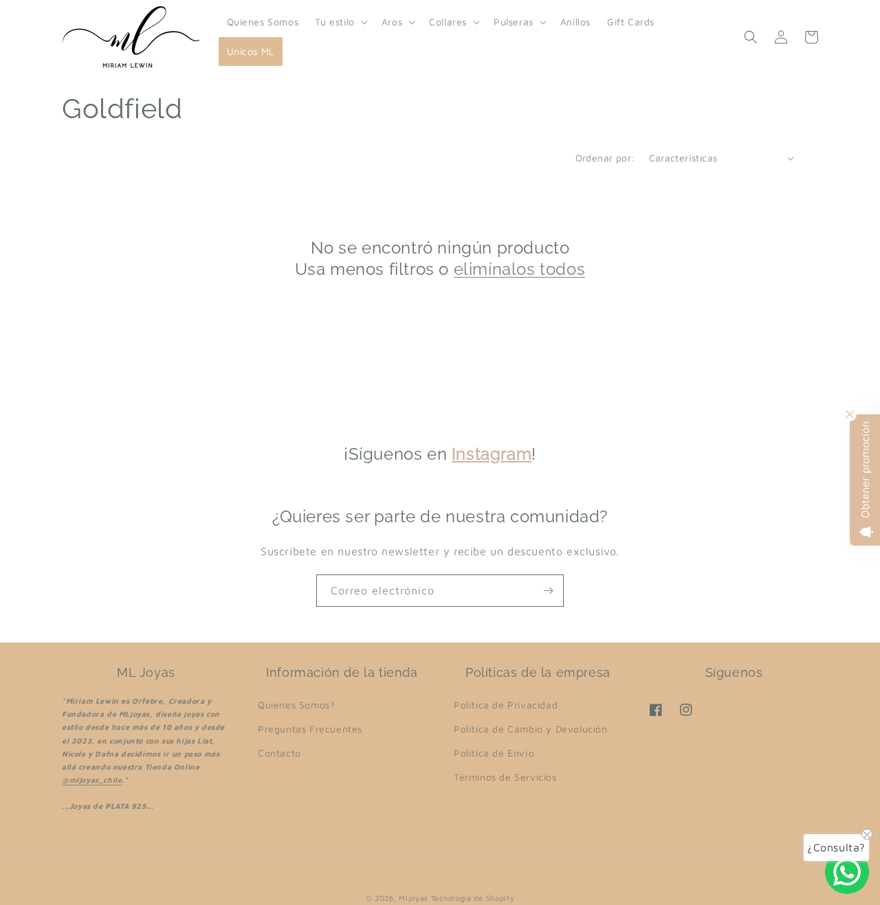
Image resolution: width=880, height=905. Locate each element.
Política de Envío (494, 753)
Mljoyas (413, 897)
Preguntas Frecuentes (310, 729)
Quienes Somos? (296, 705)
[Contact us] (847, 872)
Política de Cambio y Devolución (531, 729)
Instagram (491, 454)
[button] (340, 22)
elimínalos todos (520, 269)
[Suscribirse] (548, 590)
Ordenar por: (605, 158)
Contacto (279, 753)
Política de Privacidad (506, 705)
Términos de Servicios (505, 777)
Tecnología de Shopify (473, 897)
